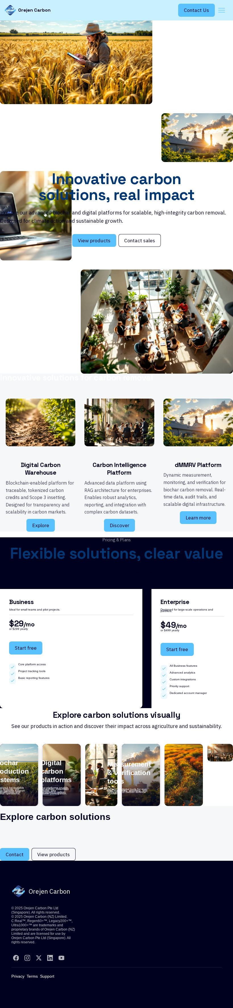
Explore (40, 525)
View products (94, 240)
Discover (119, 525)
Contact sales (139, 240)
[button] (221, 10)
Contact (15, 854)
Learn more (198, 517)
